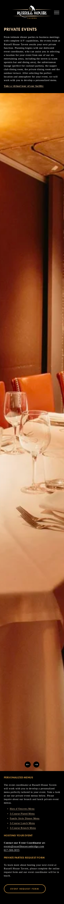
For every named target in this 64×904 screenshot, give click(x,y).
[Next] (36, 764)
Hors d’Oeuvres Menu (22, 808)
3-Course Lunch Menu (22, 823)
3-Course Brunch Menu (23, 828)
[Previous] (27, 764)
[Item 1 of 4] (32, 432)
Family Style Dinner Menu (25, 818)
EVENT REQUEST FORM (24, 888)
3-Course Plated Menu (22, 813)
